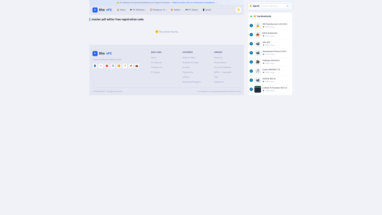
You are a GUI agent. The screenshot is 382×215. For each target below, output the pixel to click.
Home (153, 57)
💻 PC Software (138, 9)
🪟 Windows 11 (158, 9)
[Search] (287, 6)
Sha (103, 10)
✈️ (112, 65)
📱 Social (206, 9)
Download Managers (191, 82)
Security (186, 67)
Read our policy (179, 2)
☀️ (238, 9)
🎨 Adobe (176, 9)
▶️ (118, 65)
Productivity (187, 72)
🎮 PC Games (191, 9)
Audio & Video (188, 57)
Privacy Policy (220, 62)
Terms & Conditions (222, 67)
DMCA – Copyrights (223, 72)
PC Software (156, 62)
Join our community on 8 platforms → (202, 2)
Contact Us (219, 82)
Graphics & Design (190, 62)
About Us (218, 57)
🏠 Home (121, 9)
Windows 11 (156, 67)
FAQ (216, 77)
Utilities (185, 77)
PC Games (155, 72)
